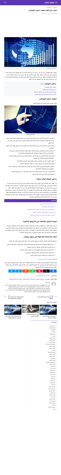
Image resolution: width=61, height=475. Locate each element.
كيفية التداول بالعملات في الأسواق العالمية (45, 92)
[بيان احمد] (53, 284)
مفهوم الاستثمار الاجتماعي (45, 259)
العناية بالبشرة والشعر (50, 344)
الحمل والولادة (52, 334)
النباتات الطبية (52, 354)
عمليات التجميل (52, 391)
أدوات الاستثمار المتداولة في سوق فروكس (45, 94)
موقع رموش (49, 2)
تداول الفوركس (39, 279)
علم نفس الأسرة (51, 387)
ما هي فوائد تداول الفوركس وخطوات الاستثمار (44, 212)
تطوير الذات (48, 7)
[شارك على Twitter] (46, 271)
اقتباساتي (53, 330)
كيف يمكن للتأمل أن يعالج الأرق (47, 204)
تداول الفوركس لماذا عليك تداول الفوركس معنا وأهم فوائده (41, 210)
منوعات (53, 405)
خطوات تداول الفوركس (50, 87)
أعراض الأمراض (52, 326)
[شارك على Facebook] (53, 271)
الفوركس (46, 279)
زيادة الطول (52, 366)
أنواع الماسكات (52, 328)
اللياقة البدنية (52, 348)
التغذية (53, 332)
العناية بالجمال (52, 346)
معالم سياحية (52, 399)
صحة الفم (53, 377)
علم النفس (53, 385)
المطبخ (53, 350)
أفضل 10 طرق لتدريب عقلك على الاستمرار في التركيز (43, 215)
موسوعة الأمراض (51, 407)
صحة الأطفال (52, 372)
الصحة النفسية (52, 338)
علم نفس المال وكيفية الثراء (48, 207)
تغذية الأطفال (52, 360)
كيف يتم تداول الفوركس (15, 279)
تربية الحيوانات (52, 356)
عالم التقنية (52, 381)
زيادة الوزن (53, 368)
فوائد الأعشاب (52, 395)
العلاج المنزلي (52, 342)
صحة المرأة (53, 379)
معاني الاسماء (52, 401)
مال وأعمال (53, 397)
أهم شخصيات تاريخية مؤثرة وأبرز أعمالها (45, 297)
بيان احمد (55, 13)
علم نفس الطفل (51, 389)
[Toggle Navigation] (56, 2)
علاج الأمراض (52, 383)
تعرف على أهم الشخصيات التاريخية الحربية (33, 315)
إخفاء (42, 84)
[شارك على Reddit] (25, 271)
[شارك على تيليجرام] (19, 271)
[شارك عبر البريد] (39, 271)
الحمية (54, 336)
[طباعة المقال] (12, 271)
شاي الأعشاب (52, 370)
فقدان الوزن (52, 393)
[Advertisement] (30, 25)
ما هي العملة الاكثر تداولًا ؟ (49, 90)
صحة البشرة (52, 374)
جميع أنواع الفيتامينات (50, 362)
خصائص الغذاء (52, 364)
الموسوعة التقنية (51, 352)
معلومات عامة (52, 403)
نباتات (54, 409)
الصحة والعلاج (52, 340)
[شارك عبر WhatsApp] (32, 271)
